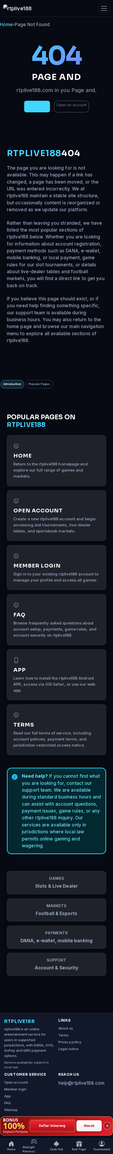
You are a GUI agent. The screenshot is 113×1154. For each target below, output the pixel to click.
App (7, 1096)
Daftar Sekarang (52, 1125)
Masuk (89, 1125)
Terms (63, 1035)
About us (65, 1028)
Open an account (71, 105)
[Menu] (104, 8)
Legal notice (68, 1049)
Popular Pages (39, 384)
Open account (16, 1082)
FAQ (7, 1103)
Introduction (12, 384)
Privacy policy (69, 1042)
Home (6, 24)
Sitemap (11, 1110)
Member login (15, 1089)
